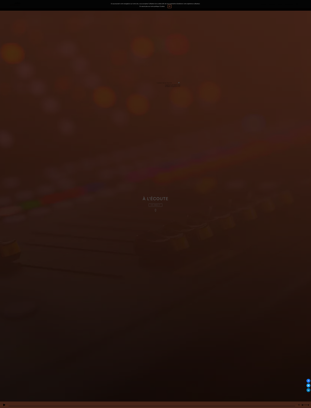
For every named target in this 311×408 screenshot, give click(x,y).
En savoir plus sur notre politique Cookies (152, 6)
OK (169, 6)
